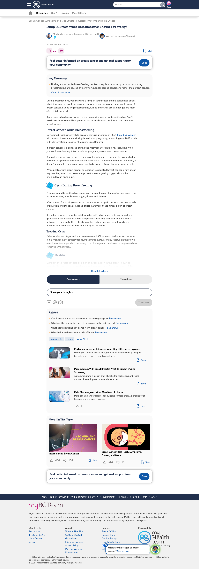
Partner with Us (73, 549)
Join (169, 7)
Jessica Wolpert (126, 36)
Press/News (71, 552)
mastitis (50, 266)
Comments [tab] (73, 279)
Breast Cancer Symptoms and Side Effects (51, 21)
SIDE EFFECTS (139, 497)
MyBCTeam (47, 4)
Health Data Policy (111, 542)
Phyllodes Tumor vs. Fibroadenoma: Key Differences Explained (107, 349)
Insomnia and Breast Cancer (64, 453)
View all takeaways (61, 92)
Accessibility (72, 545)
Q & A (54, 13)
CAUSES (96, 497)
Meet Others (79, 13)
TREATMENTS (124, 497)
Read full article (99, 271)
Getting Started (73, 535)
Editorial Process (74, 542)
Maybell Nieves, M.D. (88, 34)
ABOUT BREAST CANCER (55, 497)
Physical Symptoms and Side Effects (95, 21)
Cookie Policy (109, 538)
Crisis (32, 542)
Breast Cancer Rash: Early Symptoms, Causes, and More (122, 454)
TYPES (73, 497)
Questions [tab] (126, 279)
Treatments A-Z (37, 535)
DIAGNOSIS (84, 497)
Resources (41, 13)
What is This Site (74, 531)
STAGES (153, 497)
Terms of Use (109, 531)
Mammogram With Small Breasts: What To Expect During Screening (104, 371)
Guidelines (71, 538)
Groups (65, 13)
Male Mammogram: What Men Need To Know (98, 392)
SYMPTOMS (109, 497)
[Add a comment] (61, 51)
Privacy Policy (109, 535)
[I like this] (49, 51)
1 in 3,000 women (126, 135)
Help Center (35, 538)
